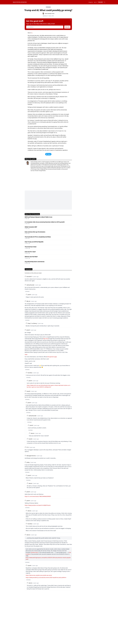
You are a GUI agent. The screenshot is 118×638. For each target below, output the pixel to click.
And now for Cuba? (30, 252)
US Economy (48, 7)
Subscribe (67, 27)
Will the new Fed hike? (31, 256)
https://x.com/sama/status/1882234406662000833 (38, 496)
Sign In (95, 2)
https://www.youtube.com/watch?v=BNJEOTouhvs (38, 505)
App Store (45, 338)
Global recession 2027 (31, 227)
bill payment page (52, 356)
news (26, 354)
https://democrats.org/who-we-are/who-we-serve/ (39, 575)
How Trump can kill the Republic (34, 242)
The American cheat (30, 247)
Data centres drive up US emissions (35, 232)
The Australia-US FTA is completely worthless (38, 237)
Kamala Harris (34, 552)
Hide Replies (27, 291)
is (31, 33)
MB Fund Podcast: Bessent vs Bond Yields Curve (38, 217)
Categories (90, 2)
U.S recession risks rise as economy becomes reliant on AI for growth (45, 222)
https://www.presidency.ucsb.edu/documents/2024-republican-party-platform (46, 577)
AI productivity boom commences (34, 261)
